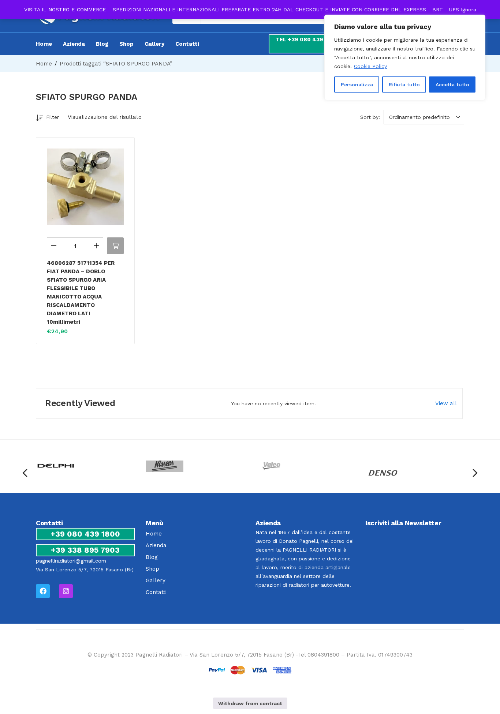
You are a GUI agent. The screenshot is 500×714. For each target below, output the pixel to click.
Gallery (154, 44)
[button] (425, 117)
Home (44, 44)
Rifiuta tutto (404, 84)
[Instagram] (66, 591)
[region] (404, 57)
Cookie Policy (370, 66)
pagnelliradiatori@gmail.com (71, 561)
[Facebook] (43, 591)
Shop (126, 44)
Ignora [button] (468, 9)
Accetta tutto (452, 84)
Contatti (187, 44)
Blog (102, 44)
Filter (52, 117)
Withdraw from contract (250, 703)
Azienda (74, 44)
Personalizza (357, 84)
